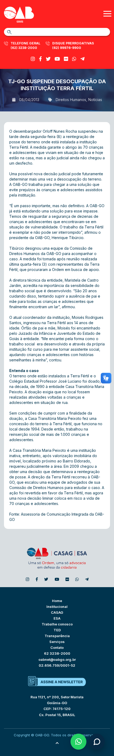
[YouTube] (57, 59)
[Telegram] (82, 59)
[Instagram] (33, 59)
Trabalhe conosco (57, 624)
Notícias (95, 99)
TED (57, 630)
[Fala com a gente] (97, 742)
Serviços (57, 642)
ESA (57, 618)
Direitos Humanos (71, 99)
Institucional (57, 606)
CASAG (57, 612)
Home (57, 601)
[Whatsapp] (74, 59)
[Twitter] (48, 59)
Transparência (57, 636)
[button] (78, 742)
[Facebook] (40, 59)
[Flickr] (66, 59)
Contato (57, 647)
